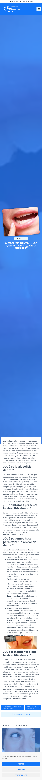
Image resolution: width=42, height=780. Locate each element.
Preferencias (21, 775)
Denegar (21, 769)
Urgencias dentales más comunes (31, 707)
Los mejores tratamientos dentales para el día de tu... (13, 707)
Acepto (21, 764)
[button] (38, 9)
